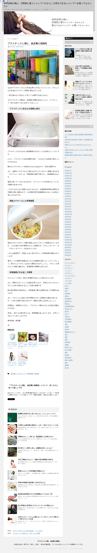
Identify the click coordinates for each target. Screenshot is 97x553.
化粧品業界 (68, 298)
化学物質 (67, 293)
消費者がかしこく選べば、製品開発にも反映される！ (36, 436)
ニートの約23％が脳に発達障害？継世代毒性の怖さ (83, 51)
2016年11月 (68, 211)
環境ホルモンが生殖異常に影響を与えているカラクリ (33, 344)
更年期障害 (68, 321)
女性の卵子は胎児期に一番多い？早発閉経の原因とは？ (83, 68)
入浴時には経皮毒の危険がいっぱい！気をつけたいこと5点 (38, 425)
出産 (66, 291)
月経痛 (67, 327)
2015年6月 (68, 255)
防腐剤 (67, 365)
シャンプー (68, 270)
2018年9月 (68, 181)
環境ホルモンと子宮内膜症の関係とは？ (31, 471)
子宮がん (67, 316)
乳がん (67, 286)
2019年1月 (68, 170)
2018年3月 (68, 196)
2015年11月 (68, 242)
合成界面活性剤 (69, 306)
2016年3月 (68, 232)
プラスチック (21, 374)
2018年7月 (68, 186)
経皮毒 (13, 374)
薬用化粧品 (68, 357)
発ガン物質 (68, 350)
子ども (67, 314)
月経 (66, 324)
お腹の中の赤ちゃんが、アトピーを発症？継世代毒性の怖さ (83, 97)
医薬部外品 (68, 301)
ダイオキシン (69, 273)
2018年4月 (68, 193)
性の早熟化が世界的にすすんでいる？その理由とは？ (36, 505)
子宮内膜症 (68, 319)
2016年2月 (68, 234)
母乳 (66, 334)
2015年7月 (68, 252)
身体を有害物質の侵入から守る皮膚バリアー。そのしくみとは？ (12, 345)
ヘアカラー (68, 278)
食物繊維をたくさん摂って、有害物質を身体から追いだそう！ (22, 345)
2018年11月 (68, 175)
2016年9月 (68, 216)
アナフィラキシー (70, 263)
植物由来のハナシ (70, 332)
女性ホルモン (69, 309)
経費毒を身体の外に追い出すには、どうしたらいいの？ (37, 413)
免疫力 (67, 288)
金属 (66, 362)
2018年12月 (68, 173)
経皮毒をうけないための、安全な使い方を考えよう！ (12, 363)
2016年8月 (68, 219)
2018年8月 (68, 183)
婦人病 (67, 311)
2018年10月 (68, 178)
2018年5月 (68, 191)
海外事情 (67, 342)
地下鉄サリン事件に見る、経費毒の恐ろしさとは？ (35, 448)
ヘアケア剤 (68, 280)
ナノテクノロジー (70, 275)
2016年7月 (68, 221)
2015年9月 (68, 247)
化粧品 (67, 296)
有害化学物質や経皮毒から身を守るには (31, 482)
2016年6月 (68, 224)
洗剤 (66, 337)
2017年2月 (68, 206)
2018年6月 (68, 188)
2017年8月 (68, 198)
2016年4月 (68, 229)
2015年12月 (68, 239)
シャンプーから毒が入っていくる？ (43, 343)
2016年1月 (68, 237)
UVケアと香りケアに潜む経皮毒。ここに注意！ (28, 531)
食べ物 (67, 368)
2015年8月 (68, 250)
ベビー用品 (68, 283)
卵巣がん (67, 304)
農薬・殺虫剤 (69, 360)
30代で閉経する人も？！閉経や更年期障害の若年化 (35, 459)
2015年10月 (68, 245)
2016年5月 (68, 227)
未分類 (67, 329)
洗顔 (66, 339)
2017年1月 (68, 209)
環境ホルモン (69, 347)
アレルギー (68, 265)
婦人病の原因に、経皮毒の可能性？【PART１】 (22, 363)
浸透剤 (67, 344)
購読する (70, 38)
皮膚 (66, 352)
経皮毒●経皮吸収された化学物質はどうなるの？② (35, 494)
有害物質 (30, 374)
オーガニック (69, 268)
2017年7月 (68, 201)
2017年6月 (68, 204)
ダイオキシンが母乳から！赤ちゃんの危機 (26, 533)
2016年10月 (68, 214)
